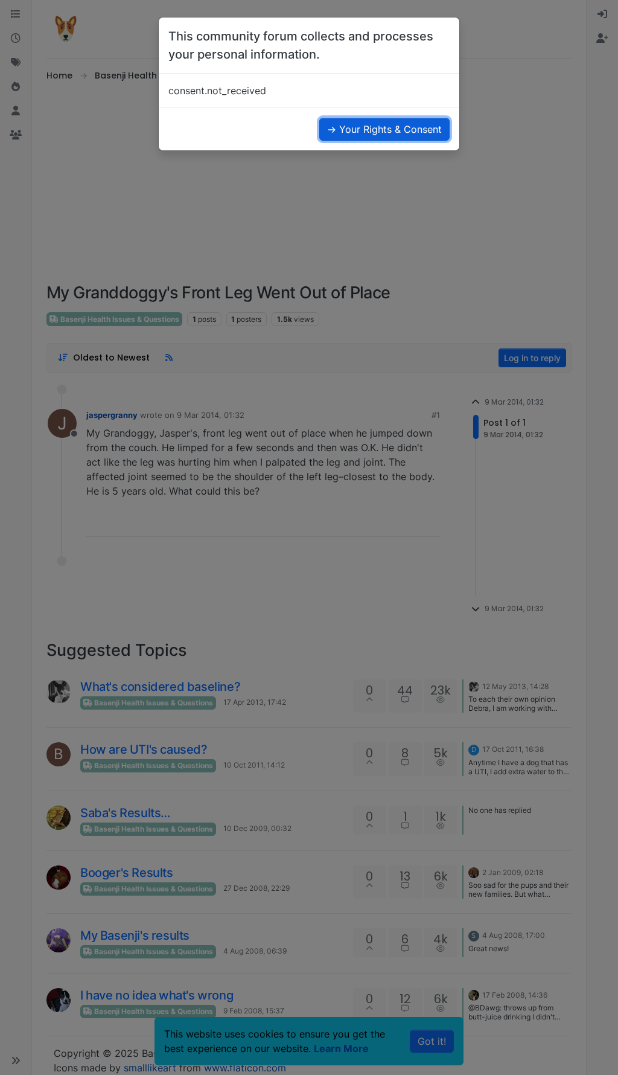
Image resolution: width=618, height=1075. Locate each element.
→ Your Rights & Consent (384, 129)
